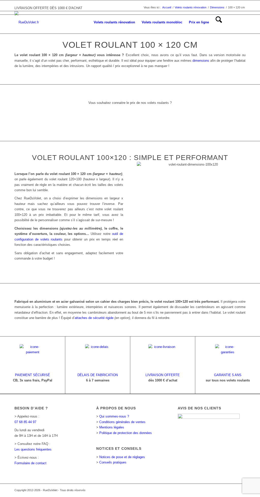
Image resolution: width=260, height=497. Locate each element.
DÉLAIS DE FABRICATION (97, 375)
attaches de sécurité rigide (94, 318)
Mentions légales (111, 427)
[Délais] (97, 357)
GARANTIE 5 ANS (227, 375)
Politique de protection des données (125, 433)
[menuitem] (114, 22)
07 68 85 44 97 (25, 422)
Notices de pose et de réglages (122, 457)
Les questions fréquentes (33, 449)
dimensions (200, 60)
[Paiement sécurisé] (32, 357)
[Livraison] (162, 357)
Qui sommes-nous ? (114, 416)
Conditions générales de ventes (122, 422)
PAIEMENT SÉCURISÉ (32, 375)
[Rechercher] (218, 22)
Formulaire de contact (30, 463)
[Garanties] (227, 357)
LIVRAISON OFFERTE (162, 375)
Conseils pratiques (112, 462)
